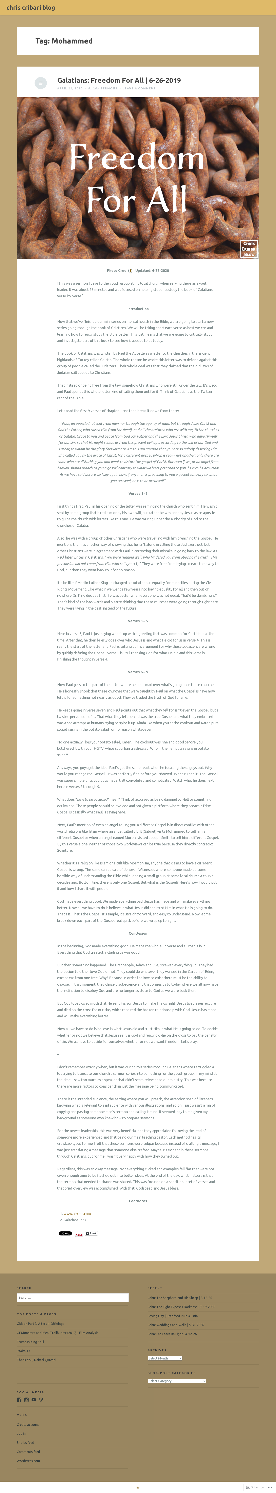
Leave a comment (139, 88)
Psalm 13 (23, 1351)
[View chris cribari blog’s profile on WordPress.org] (41, 1399)
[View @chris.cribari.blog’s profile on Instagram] (26, 1399)
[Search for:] (73, 1297)
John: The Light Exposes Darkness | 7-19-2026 (181, 1307)
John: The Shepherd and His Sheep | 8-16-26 (180, 1298)
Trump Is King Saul (30, 1342)
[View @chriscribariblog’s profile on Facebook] (19, 1399)
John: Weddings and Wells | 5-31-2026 (176, 1325)
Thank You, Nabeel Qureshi (36, 1360)
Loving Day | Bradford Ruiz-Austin (173, 1316)
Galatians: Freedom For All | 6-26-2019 (119, 80)
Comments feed (28, 1452)
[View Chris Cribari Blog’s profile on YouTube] (33, 1399)
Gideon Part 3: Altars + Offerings (40, 1323)
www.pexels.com (77, 1214)
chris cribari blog (30, 7)
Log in (21, 1433)
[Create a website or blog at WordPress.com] (138, 1487)
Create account (28, 1424)
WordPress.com (28, 1461)
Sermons (109, 88)
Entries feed (25, 1442)
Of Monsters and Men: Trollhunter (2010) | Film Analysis (57, 1333)
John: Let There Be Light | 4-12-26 (172, 1334)
